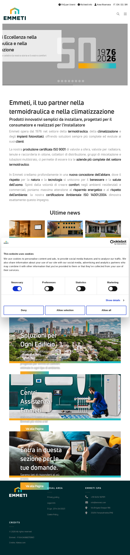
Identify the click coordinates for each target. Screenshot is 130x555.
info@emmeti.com (98, 502)
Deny (24, 310)
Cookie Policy (52, 514)
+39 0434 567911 (98, 497)
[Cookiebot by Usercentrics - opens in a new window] (112, 242)
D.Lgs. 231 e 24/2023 (56, 508)
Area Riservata (103, 4)
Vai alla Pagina (34, 429)
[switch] (49, 288)
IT (114, 4)
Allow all (106, 310)
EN (118, 4)
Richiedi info (86, 4)
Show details (113, 300)
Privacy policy (53, 497)
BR (126, 4)
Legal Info (51, 503)
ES (122, 4)
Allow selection (65, 310)
